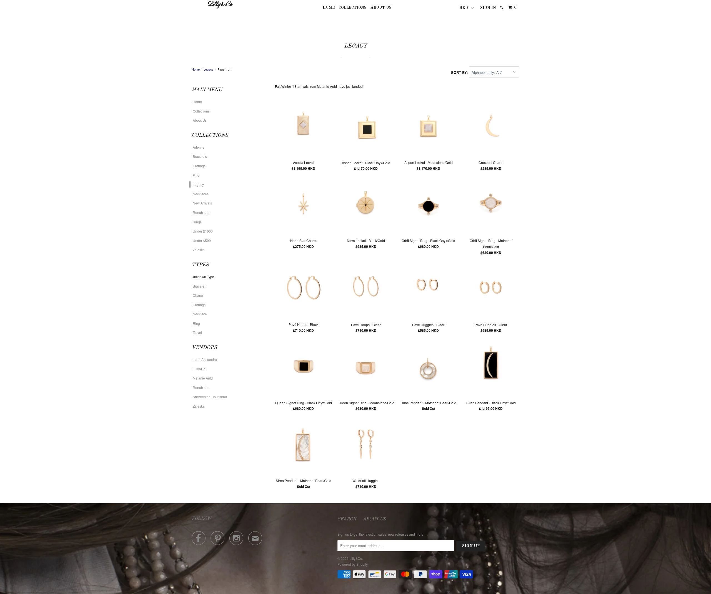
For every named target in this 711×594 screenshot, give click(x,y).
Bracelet (199, 286)
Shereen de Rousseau (210, 396)
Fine (196, 175)
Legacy (198, 184)
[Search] (502, 8)
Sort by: (460, 72)
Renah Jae (201, 212)
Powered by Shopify (352, 564)
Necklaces (201, 193)
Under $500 (202, 240)
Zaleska (199, 249)
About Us (381, 7)
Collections (353, 7)
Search (346, 519)
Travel (197, 332)
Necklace (200, 313)
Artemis (198, 147)
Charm (198, 295)
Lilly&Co (220, 4)
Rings (197, 221)
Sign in (488, 8)
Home (329, 7)
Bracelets (200, 156)
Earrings (199, 165)
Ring (196, 323)
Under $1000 (203, 231)
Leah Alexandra (205, 359)
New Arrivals (202, 203)
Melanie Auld (203, 378)
